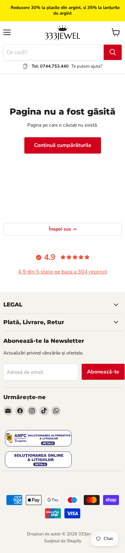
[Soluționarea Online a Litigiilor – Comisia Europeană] (38, 460)
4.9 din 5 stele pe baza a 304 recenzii (62, 272)
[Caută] (113, 52)
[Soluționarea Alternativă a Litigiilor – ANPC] (38, 438)
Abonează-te (103, 371)
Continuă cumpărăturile (62, 145)
